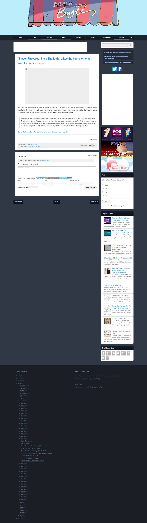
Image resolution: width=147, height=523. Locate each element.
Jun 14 (23, 466)
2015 (19, 518)
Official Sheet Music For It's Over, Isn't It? (118, 258)
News (49, 37)
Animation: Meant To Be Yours (29, 456)
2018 (19, 381)
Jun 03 (23, 494)
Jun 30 (23, 403)
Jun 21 (23, 426)
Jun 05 (23, 489)
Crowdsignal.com (121, 206)
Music (78, 37)
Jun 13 (23, 469)
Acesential (93, 387)
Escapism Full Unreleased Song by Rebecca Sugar (121, 219)
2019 (19, 378)
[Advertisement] (50, 47)
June (21, 401)
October (22, 391)
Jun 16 (23, 439)
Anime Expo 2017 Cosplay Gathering (31, 448)
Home (20, 37)
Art (35, 37)
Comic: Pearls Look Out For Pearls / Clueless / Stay (121, 307)
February (22, 510)
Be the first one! (44, 160)
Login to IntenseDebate (41, 178)
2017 (19, 383)
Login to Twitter (63, 178)
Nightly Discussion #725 (27, 441)
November (22, 388)
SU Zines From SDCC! (119, 318)
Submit (121, 37)
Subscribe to (21, 187)
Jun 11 (23, 474)
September (23, 393)
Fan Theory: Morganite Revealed (30, 458)
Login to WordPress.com (52, 178)
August (22, 396)
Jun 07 (23, 484)
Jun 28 (23, 408)
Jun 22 (23, 423)
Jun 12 (23, 471)
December (22, 385)
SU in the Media (36, 146)
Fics (64, 37)
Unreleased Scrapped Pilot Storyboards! (117, 63)
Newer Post (18, 202)
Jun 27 (23, 411)
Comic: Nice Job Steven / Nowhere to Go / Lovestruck (121, 296)
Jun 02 (23, 497)
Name (19, 181)
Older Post (94, 202)
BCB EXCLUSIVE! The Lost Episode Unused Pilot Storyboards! (121, 247)
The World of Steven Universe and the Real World (122, 231)
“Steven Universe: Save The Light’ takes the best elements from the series (43, 132)
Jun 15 (23, 464)
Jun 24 (23, 418)
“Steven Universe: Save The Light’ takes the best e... (36, 446)
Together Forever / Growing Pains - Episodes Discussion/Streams (121, 270)
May (21, 502)
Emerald (95, 139)
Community (107, 37)
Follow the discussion (95, 155)
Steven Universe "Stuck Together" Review (32, 460)
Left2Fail (101, 387)
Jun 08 (23, 481)
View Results (112, 206)
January (22, 513)
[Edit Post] (38, 144)
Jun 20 (23, 428)
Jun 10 (23, 476)
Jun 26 (23, 413)
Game (25, 146)
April (21, 505)
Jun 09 (23, 479)
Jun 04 (23, 491)
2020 (19, 376)
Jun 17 (23, 436)
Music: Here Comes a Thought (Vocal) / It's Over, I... (35, 451)
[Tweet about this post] (94, 145)
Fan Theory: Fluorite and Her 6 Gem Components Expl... (37, 453)
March (21, 507)
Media (92, 37)
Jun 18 (23, 434)
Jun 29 (23, 405)
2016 (19, 516)
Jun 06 (23, 486)
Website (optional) (75, 181)
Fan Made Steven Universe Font (121, 332)
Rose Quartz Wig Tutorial (112, 285)
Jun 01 (23, 499)
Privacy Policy (78, 384)
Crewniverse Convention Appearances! (117, 52)
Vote (106, 201)
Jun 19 (23, 431)
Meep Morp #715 (25, 443)
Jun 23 (23, 421)
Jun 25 (23, 416)
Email (45, 181)
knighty (98, 379)
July (21, 398)
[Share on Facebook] (90, 145)
